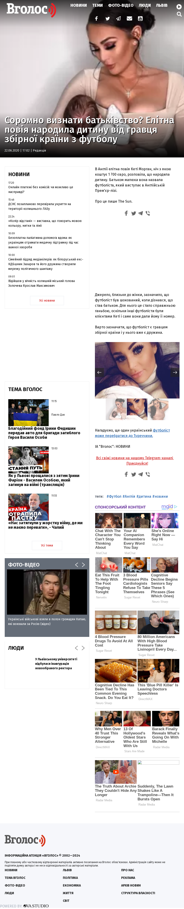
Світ (66, 901)
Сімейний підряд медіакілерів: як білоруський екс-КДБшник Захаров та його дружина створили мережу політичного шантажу (45, 264)
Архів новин (131, 885)
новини (161, 496)
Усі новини (47, 300)
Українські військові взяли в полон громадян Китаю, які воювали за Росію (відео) (47, 621)
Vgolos (31, 10)
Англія (130, 496)
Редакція (39, 150)
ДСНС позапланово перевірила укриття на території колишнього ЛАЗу (39, 206)
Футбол (115, 496)
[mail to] (129, 19)
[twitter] (107, 19)
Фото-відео (15, 885)
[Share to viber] (147, 214)
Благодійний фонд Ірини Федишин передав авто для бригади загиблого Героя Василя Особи (44, 433)
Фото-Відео (121, 5)
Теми (97, 5)
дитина (145, 496)
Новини (78, 5)
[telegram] (118, 19)
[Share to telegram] (140, 214)
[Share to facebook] (126, 214)
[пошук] (179, 14)
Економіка (72, 885)
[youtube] (140, 19)
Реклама (128, 878)
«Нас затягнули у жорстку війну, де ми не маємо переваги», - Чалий (45, 525)
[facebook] (95, 19)
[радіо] (179, 7)
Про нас (127, 870)
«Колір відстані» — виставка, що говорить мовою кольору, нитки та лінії (45, 223)
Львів (162, 5)
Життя (68, 893)
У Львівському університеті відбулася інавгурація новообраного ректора (56, 663)
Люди (145, 5)
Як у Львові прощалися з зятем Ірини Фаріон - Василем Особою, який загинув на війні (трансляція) (43, 480)
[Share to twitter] (133, 214)
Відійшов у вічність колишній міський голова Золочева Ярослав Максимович (41, 283)
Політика (70, 878)
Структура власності (138, 893)
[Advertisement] (137, 255)
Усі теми (47, 545)
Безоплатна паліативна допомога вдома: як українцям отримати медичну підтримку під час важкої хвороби (43, 242)
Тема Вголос (15, 878)
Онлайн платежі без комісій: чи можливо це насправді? (40, 189)
